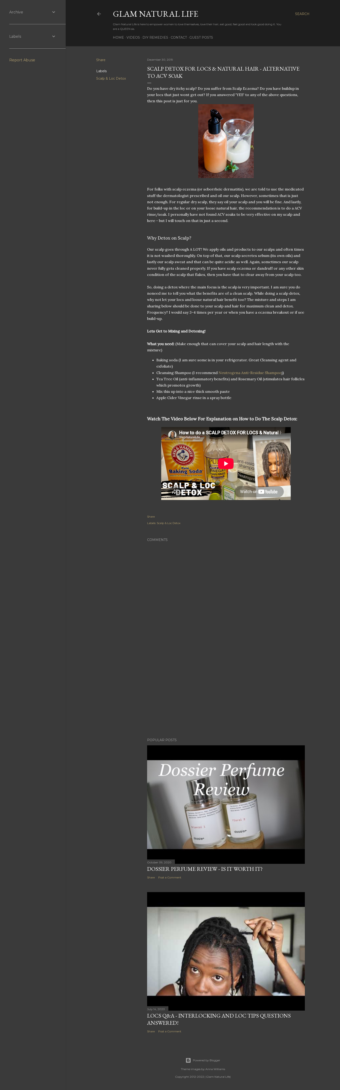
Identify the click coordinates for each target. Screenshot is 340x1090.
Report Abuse (22, 60)
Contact (179, 37)
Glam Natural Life (155, 13)
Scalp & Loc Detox (111, 78)
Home (118, 37)
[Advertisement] (226, 694)
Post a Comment (169, 877)
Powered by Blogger (206, 1060)
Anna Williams (215, 1069)
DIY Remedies (155, 37)
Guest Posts (201, 37)
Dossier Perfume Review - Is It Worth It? (205, 868)
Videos (133, 37)
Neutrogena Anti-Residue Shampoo (250, 372)
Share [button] (100, 60)
